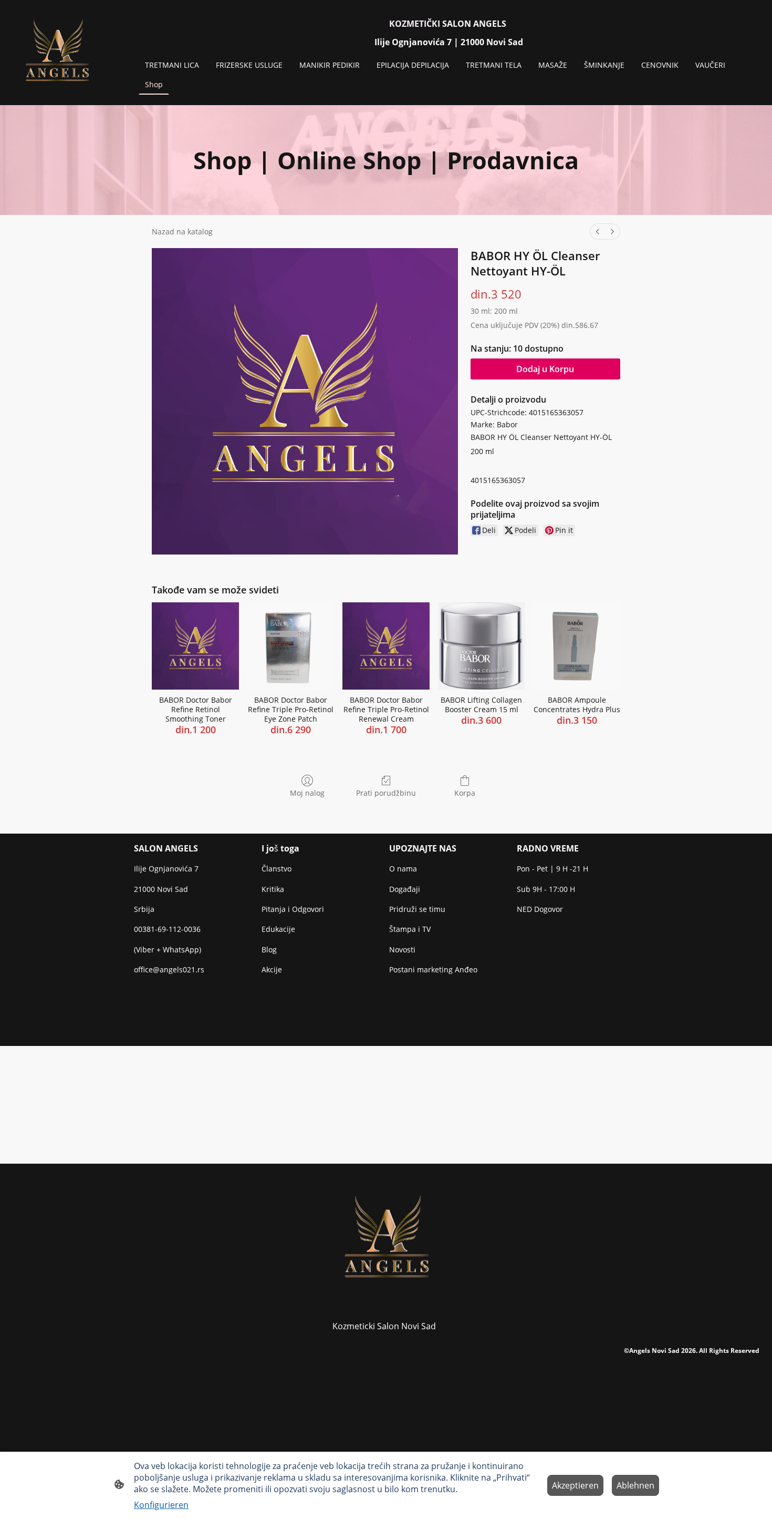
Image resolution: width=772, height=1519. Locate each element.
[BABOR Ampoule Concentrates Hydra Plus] (576, 646)
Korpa (464, 793)
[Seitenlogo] (57, 52)
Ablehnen (635, 1485)
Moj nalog (307, 793)
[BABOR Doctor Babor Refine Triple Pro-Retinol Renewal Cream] (386, 646)
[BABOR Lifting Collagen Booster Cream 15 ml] (481, 646)
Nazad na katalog (182, 232)
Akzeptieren (575, 1485)
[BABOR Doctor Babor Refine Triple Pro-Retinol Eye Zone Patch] (291, 646)
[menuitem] (597, 231)
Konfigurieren (161, 1505)
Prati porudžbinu (386, 793)
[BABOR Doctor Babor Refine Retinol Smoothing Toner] (195, 646)
